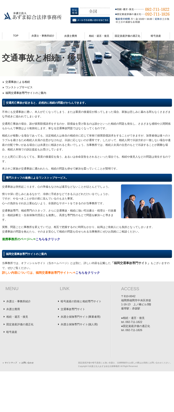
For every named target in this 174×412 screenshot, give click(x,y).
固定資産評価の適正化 (127, 35)
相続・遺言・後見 (99, 35)
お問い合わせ (27, 363)
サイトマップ (11, 363)
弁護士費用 (70, 35)
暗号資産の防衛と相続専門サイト (81, 301)
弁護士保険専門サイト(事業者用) (80, 316)
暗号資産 (156, 35)
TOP (15, 35)
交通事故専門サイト (73, 309)
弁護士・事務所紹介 (42, 35)
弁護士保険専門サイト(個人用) (79, 324)
